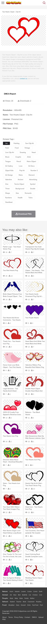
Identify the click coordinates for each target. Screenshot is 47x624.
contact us (23, 78)
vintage (27, 148)
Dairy (17, 605)
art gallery (9, 166)
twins (30, 198)
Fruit (41, 605)
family (26, 598)
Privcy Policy (18, 617)
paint (7, 148)
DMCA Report (10, 94)
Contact (27, 617)
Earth (40, 591)
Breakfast (11, 605)
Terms (10, 617)
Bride (21, 598)
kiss (17, 193)
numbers (8, 198)
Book (24, 602)
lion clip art (9, 152)
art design (9, 175)
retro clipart (31, 161)
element (32, 175)
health (20, 198)
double (32, 188)
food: (4, 605)
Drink (29, 605)
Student (12, 602)
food (17, 148)
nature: (5, 591)
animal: (5, 595)
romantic (28, 193)
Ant (11, 595)
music (7, 157)
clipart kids (9, 170)
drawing (23, 152)
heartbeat (8, 202)
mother (32, 598)
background (20, 188)
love (20, 166)
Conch (35, 591)
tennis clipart (19, 184)
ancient (20, 179)
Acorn (11, 591)
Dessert (23, 605)
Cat (30, 595)
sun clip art (29, 143)
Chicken (35, 595)
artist (29, 157)
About (4, 617)
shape (7, 193)
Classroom (31, 602)
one (6, 184)
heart (34, 152)
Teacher (18, 602)
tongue (8, 161)
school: (5, 602)
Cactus (29, 591)
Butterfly (24, 595)
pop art (22, 170)
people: (5, 598)
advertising (33, 179)
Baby (16, 598)
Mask (11, 598)
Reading (38, 602)
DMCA (34, 617)
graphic (18, 157)
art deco (31, 166)
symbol (32, 184)
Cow (40, 595)
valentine (8, 179)
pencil (19, 161)
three (7, 188)
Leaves (23, 591)
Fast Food (35, 605)
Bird (19, 595)
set (6, 143)
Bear (14, 595)
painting (16, 143)
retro (21, 175)
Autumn (17, 591)
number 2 (34, 170)
